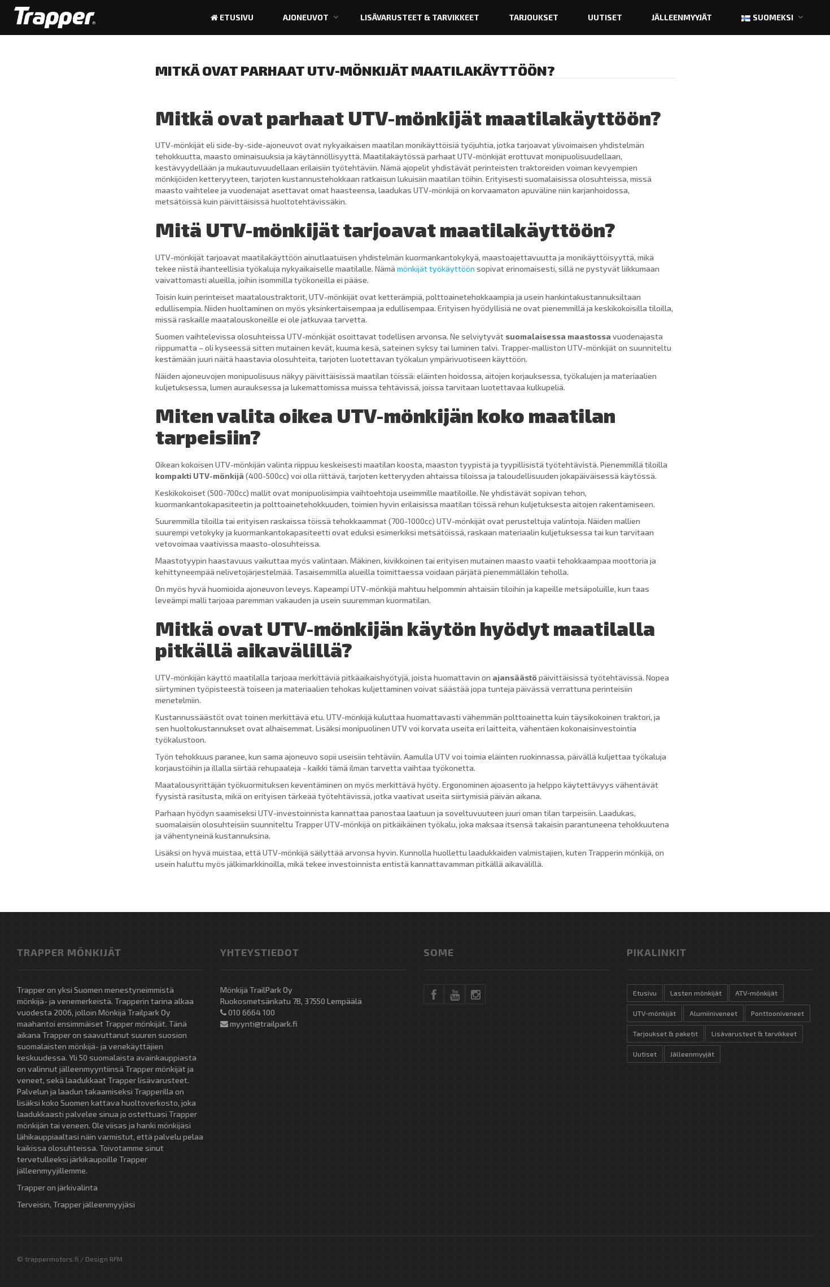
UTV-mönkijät (654, 1013)
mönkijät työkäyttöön (436, 268)
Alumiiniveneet (713, 1013)
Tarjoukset (533, 17)
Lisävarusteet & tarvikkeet (419, 17)
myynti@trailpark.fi (264, 1023)
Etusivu (236, 17)
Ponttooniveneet (777, 1013)
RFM (116, 1259)
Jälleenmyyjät (682, 17)
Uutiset (605, 17)
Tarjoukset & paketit (665, 1033)
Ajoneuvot (306, 17)
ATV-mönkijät (756, 993)
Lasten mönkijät (696, 993)
